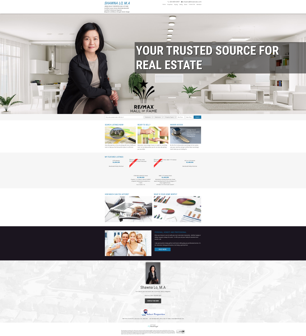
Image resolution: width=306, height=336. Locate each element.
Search (197, 117)
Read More (162, 249)
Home (164, 4)
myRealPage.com (153, 326)
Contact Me (192, 4)
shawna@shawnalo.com (177, 318)
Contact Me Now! (153, 301)
